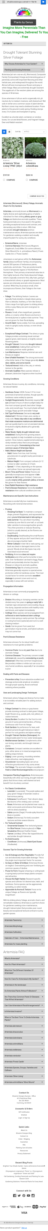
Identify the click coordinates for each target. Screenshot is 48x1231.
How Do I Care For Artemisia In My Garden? (22, 979)
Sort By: (18, 131)
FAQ (24, 1145)
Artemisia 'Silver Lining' (14, 1076)
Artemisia (6, 160)
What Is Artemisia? (12, 958)
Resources (24, 1151)
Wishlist (24, 1115)
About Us (24, 1130)
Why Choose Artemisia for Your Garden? (21, 64)
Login (27, 2)
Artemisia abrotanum (13, 1026)
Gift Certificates (24, 1112)
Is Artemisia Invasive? (13, 1011)
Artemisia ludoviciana (13, 1038)
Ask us (24, 1228)
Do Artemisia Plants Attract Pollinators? (21, 991)
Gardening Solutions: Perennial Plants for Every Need (24, 1181)
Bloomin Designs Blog (24, 1133)
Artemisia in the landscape (15, 985)
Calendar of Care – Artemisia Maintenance (22, 938)
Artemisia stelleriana (13, 1050)
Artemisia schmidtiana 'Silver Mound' (20, 1082)
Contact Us (24, 1136)
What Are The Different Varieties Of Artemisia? (19, 971)
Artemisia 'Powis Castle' (14, 1062)
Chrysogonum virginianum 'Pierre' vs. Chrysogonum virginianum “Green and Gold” (24, 1172)
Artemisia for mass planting (16, 944)
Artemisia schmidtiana (14, 1044)
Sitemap (30, 1223)
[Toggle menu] (3, 3)
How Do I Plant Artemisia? (15, 964)
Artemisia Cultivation (13, 932)
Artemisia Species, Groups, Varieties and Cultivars (21, 1069)
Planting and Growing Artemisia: (17, 70)
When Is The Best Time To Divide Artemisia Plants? (22, 1018)
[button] (23, 22)
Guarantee (24, 1142)
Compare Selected (37, 196)
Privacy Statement (24, 1153)
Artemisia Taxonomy (13, 920)
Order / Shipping (24, 1139)
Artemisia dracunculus (14, 1032)
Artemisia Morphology (14, 926)
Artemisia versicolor (13, 1056)
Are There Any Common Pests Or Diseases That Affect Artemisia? (22, 998)
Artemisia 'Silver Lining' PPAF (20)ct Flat (12, 166)
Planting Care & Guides (24, 1148)
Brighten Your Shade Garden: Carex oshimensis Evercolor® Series (24, 1167)
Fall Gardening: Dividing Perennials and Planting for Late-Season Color (24, 1178)
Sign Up (33, 2)
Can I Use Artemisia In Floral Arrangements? (22, 1005)
